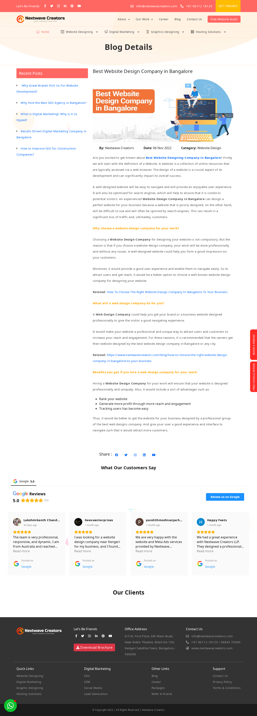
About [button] (122, 19)
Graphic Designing (29, 688)
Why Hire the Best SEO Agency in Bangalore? (53, 103)
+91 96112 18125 (198, 6)
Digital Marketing (121, 32)
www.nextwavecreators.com (212, 648)
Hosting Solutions (208, 32)
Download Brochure (96, 647)
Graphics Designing (165, 32)
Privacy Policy (222, 682)
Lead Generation (96, 694)
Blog (177, 19)
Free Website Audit (224, 19)
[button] (10, 705)
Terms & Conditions (227, 688)
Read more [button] (21, 551)
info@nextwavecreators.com (156, 6)
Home (45, 32)
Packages (158, 688)
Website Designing (79, 32)
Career (163, 19)
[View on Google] (17, 522)
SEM (87, 682)
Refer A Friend (162, 694)
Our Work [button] (143, 19)
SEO (87, 676)
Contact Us (194, 19)
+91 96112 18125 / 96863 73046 (216, 642)
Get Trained (228, 6)
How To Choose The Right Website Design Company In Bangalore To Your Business (167, 292)
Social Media (93, 688)
